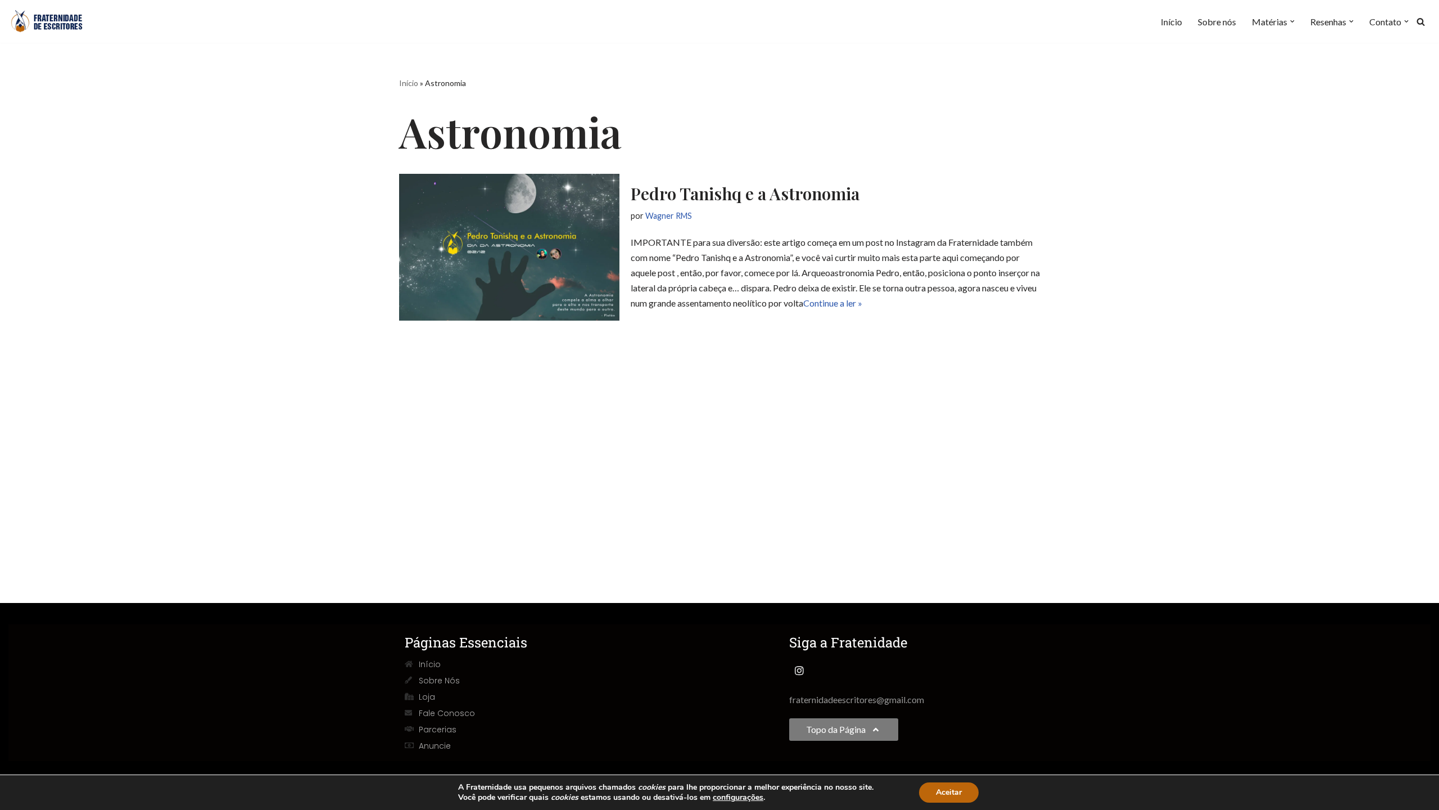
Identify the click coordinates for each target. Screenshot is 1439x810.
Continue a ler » (832, 303)
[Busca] (1421, 21)
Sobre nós (1217, 21)
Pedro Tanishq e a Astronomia (745, 193)
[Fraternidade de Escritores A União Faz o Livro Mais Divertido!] (53, 21)
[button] (1292, 21)
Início (1171, 21)
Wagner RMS (668, 215)
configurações (738, 798)
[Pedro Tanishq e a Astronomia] (509, 247)
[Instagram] (799, 670)
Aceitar (949, 792)
